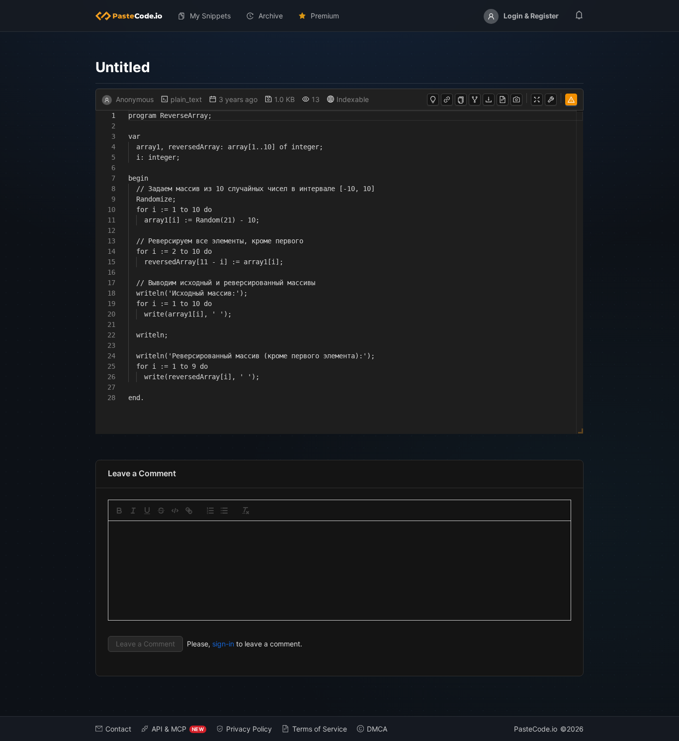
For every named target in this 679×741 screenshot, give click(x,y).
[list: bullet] (224, 511)
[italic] (133, 511)
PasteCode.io (535, 729)
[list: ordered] (210, 511)
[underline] (147, 511)
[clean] (246, 511)
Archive (270, 15)
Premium (325, 15)
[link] (189, 511)
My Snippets (210, 15)
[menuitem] (132, 16)
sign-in (223, 643)
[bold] (119, 511)
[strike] (161, 511)
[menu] (339, 16)
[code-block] (175, 511)
